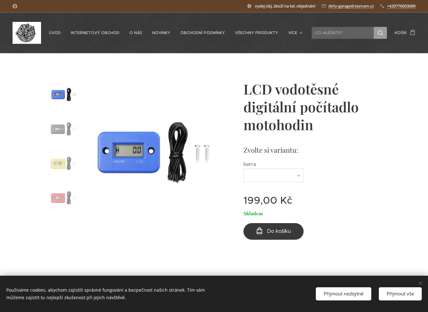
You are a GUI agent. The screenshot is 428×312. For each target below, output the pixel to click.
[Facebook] (15, 6)
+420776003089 (401, 6)
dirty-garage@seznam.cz (351, 6)
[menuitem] (56, 33)
